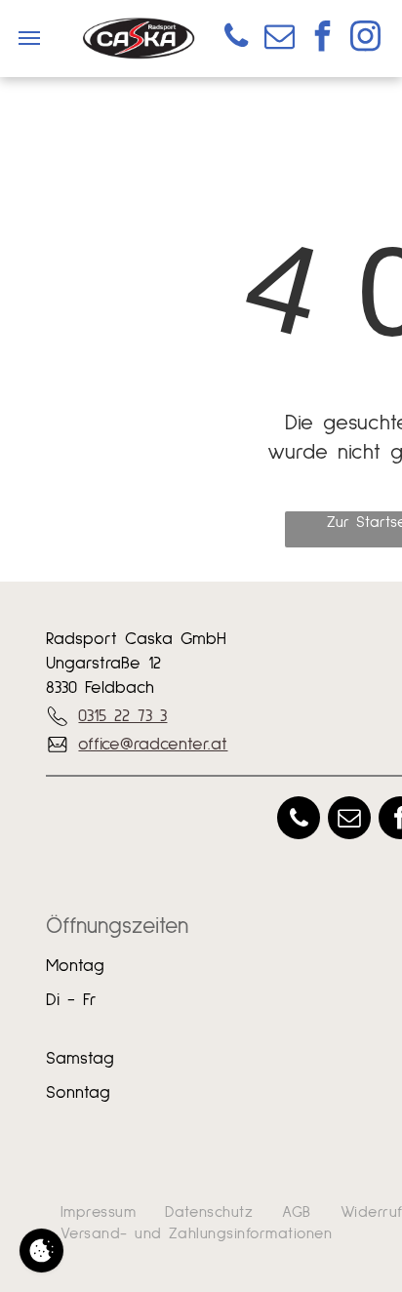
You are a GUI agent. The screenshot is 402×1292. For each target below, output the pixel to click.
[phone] (236, 39)
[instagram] (364, 39)
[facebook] (322, 39)
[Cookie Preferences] (41, 1250)
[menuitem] (98, 1212)
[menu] (29, 38)
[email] (279, 39)
